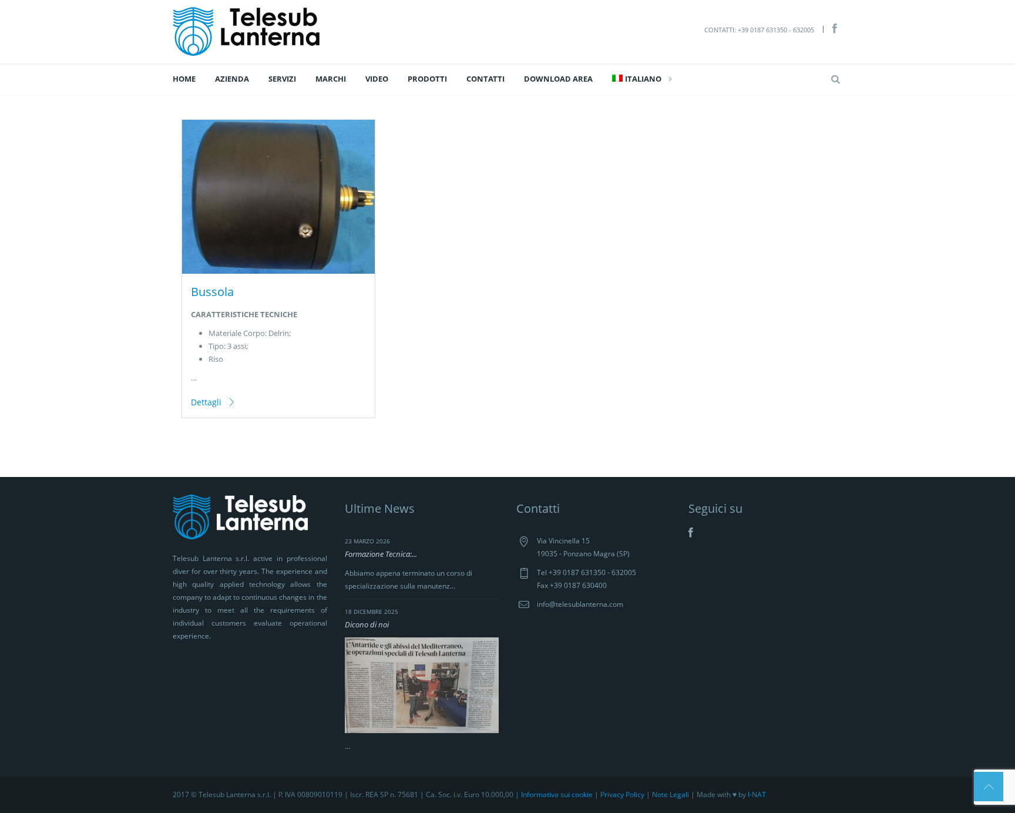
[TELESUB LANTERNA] (246, 30)
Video (376, 78)
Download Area (558, 78)
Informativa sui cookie (557, 794)
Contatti (485, 78)
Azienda (232, 78)
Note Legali (670, 794)
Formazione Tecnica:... (381, 554)
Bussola (212, 292)
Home (184, 78)
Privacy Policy (622, 794)
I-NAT (757, 794)
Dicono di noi (367, 624)
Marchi (330, 78)
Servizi (282, 78)
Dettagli (206, 402)
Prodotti (427, 78)
